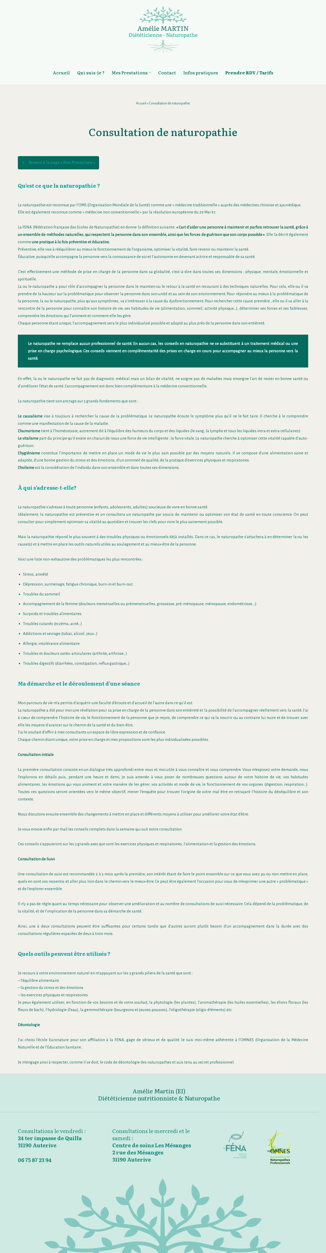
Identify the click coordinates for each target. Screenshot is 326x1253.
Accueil (61, 72)
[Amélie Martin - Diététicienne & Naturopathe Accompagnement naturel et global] (163, 30)
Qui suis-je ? (90, 72)
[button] (150, 72)
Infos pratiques (200, 72)
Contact (167, 72)
